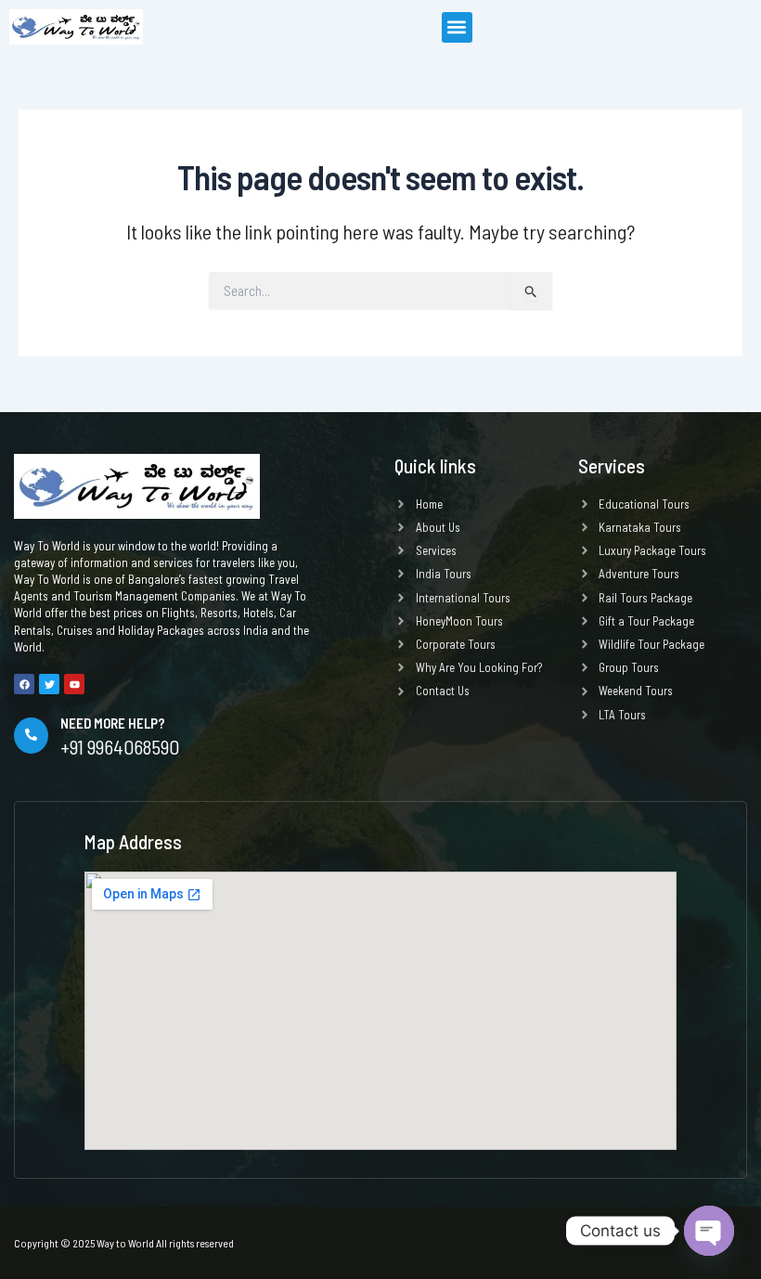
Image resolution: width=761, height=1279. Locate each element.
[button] (457, 27)
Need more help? (112, 723)
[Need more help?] (31, 735)
